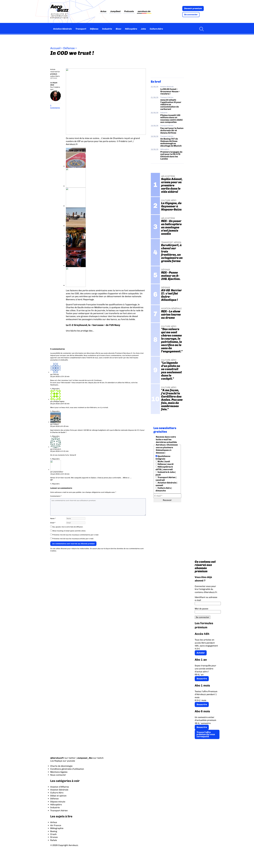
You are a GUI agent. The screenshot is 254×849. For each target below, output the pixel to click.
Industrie (107, 29)
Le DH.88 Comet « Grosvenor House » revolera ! (170, 91)
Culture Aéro (156, 29)
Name (53, 518)
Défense (94, 29)
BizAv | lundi (163, 461)
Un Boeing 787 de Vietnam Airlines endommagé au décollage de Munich (171, 142)
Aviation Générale (62, 29)
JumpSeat (115, 11)
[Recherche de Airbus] (201, 28)
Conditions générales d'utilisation (67, 769)
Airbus (53, 822)
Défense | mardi (165, 464)
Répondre (56, 389)
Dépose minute (57, 801)
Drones (54, 837)
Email (52, 523)
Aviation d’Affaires (59, 787)
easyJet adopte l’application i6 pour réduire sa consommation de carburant (170, 104)
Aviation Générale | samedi (166, 484)
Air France (55, 825)
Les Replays (56, 761)
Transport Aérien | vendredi (166, 478)
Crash (53, 834)
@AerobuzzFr (57, 758)
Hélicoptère (131, 29)
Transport (81, 29)
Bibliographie (56, 828)
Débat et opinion (58, 795)
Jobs (143, 29)
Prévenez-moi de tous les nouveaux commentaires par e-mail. (75, 535)
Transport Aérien (166, 97)
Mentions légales (58, 772)
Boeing (53, 831)
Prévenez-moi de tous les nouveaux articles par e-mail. (73, 539)
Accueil (55, 48)
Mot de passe (201, 608)
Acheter (201, 652)
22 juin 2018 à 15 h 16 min (59, 376)
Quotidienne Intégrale (163, 457)
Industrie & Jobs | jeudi (166, 473)
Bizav (118, 29)
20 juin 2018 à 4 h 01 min (59, 451)
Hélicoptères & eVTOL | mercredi (164, 468)
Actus (103, 11)
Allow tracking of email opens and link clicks (69, 531)
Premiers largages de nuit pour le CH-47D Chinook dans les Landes (171, 155)
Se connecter (191, 14)
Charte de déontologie (61, 766)
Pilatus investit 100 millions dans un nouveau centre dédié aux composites (171, 118)
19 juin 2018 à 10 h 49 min (59, 474)
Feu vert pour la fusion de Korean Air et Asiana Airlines (171, 130)
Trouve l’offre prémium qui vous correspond (206, 734)
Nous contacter (58, 775)
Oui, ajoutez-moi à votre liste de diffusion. (67, 527)
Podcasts (129, 11)
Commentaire (56, 496)
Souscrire (202, 678)
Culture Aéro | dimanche (164, 489)
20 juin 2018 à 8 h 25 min (59, 426)
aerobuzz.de (144, 11)
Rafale (53, 840)
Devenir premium (193, 8)
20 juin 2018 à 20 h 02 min (59, 404)
